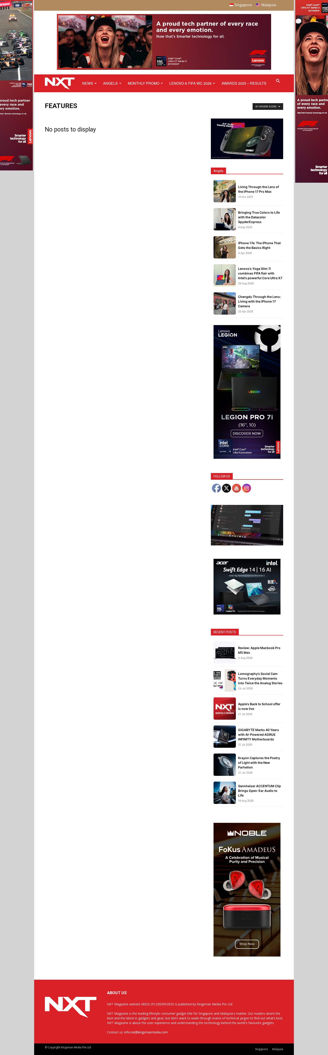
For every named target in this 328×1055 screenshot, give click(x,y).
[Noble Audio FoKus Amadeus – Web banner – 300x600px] (247, 955)
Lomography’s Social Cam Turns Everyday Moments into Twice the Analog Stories (260, 678)
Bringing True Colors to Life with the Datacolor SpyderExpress (259, 217)
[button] (277, 81)
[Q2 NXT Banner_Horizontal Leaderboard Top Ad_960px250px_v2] (164, 68)
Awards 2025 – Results (244, 83)
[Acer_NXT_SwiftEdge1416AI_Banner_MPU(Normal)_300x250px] (247, 613)
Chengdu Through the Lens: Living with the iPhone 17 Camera (259, 301)
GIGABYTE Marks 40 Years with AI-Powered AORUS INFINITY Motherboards (258, 734)
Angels (110, 83)
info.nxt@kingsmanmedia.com (146, 1032)
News (87, 83)
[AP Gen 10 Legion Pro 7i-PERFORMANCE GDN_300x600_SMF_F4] (247, 457)
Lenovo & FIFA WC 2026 (190, 83)
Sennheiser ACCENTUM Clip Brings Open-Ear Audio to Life (259, 790)
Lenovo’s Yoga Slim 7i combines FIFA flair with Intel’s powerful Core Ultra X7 (260, 273)
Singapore (261, 1049)
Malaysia (277, 1049)
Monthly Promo (143, 83)
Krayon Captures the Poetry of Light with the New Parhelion (259, 762)
